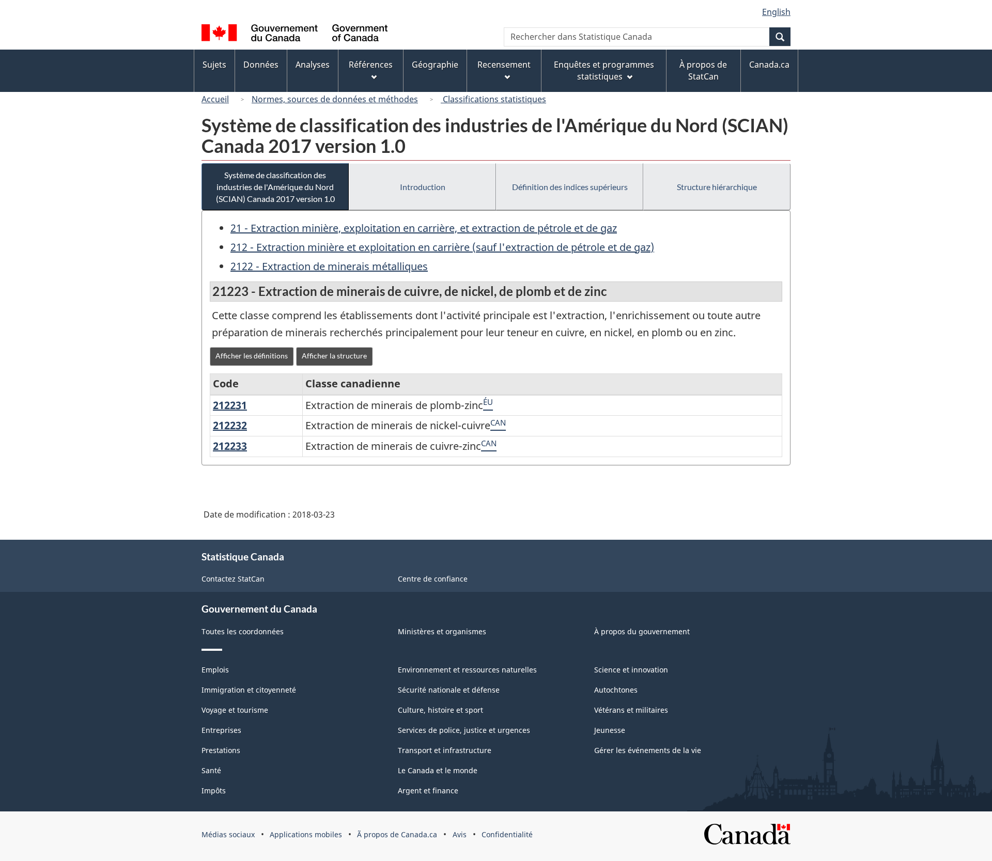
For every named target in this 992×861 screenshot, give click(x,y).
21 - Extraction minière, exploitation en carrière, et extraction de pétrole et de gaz (423, 228)
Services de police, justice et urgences (464, 730)
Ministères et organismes (442, 631)
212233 (230, 446)
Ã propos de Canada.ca (397, 834)
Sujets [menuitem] (214, 64)
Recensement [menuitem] (504, 64)
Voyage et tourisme (235, 710)
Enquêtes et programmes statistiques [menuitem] (604, 70)
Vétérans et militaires (631, 710)
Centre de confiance (433, 579)
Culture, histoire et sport (440, 710)
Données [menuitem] (260, 64)
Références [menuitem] (371, 64)
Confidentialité (507, 834)
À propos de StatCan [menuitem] (703, 70)
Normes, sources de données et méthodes (335, 99)
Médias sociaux (228, 834)
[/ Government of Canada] (295, 34)
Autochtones (616, 690)
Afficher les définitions (251, 355)
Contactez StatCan (233, 579)
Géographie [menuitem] (435, 64)
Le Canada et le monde (437, 770)
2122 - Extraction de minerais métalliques (329, 266)
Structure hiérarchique (717, 187)
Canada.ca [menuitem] (769, 64)
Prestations (221, 750)
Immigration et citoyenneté (249, 690)
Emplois (215, 670)
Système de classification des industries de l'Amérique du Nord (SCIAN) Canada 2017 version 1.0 (275, 186)
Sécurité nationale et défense (449, 690)
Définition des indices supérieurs (570, 187)
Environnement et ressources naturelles (467, 670)
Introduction (422, 187)
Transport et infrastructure (444, 750)
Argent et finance (428, 790)
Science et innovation (631, 670)
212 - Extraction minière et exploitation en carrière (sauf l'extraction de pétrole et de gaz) (442, 247)
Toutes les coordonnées (243, 631)
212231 (230, 405)
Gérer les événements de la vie (647, 750)
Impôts (214, 790)
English (776, 12)
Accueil (215, 99)
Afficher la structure (334, 355)
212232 (230, 425)
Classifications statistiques (493, 99)
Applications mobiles (306, 834)
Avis (460, 834)
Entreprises (221, 730)
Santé (211, 770)
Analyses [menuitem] (313, 64)
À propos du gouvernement (642, 631)
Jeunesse (609, 730)
